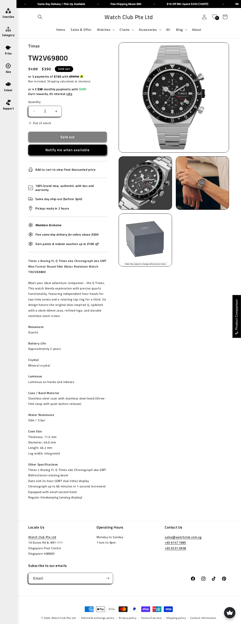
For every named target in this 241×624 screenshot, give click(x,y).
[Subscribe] (107, 578)
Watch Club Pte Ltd (42, 537)
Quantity (34, 102)
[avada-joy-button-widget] (229, 612)
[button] (40, 17)
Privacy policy (128, 618)
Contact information (203, 618)
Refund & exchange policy (97, 618)
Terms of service (151, 618)
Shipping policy (176, 618)
